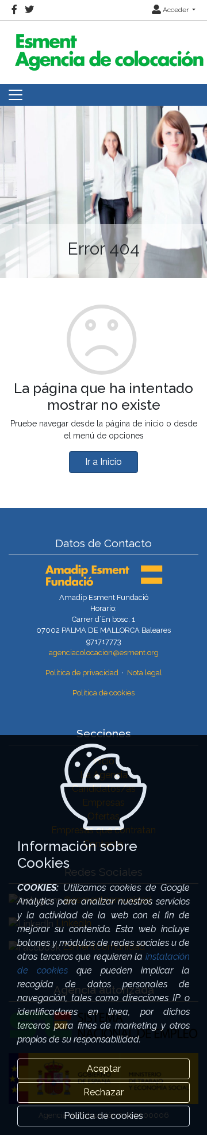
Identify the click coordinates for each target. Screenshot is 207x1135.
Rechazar (103, 1092)
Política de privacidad (81, 672)
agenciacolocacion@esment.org (104, 652)
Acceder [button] (175, 10)
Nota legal (144, 672)
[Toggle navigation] (15, 95)
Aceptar (104, 1068)
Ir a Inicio (103, 461)
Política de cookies (103, 692)
